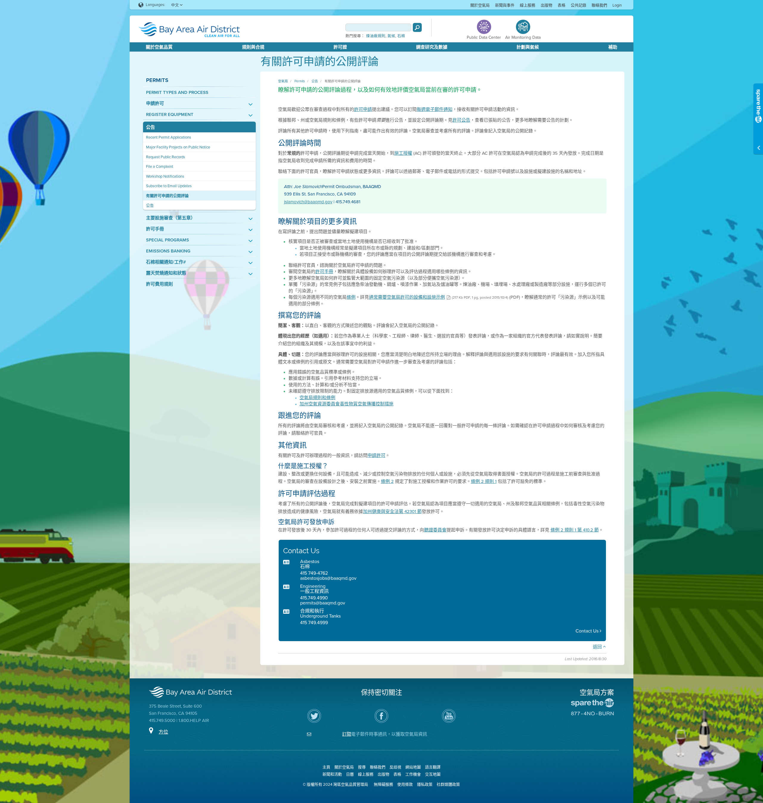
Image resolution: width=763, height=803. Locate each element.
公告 (150, 127)
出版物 (546, 5)
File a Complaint (159, 166)
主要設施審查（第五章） (170, 218)
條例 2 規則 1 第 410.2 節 (574, 530)
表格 (561, 5)
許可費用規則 (159, 284)
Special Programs (167, 240)
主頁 (326, 767)
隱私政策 (424, 784)
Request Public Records (165, 157)
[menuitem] (480, 5)
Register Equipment (169, 114)
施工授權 (403, 153)
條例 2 (387, 481)
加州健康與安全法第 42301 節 (392, 511)
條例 (351, 297)
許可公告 (461, 120)
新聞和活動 (332, 774)
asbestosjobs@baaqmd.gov (328, 578)
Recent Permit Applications (168, 137)
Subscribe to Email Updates (169, 186)
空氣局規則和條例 (317, 397)
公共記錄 (578, 5)
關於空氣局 (480, 5)
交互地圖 (433, 774)
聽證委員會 (435, 530)
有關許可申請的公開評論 (167, 196)
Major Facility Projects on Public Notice (178, 147)
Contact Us (588, 630)
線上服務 (527, 5)
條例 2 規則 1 (484, 481)
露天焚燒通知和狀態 (166, 273)
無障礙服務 (383, 784)
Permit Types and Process (177, 92)
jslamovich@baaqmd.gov (308, 202)
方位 (163, 731)
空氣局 (283, 81)
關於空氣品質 (159, 47)
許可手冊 (155, 229)
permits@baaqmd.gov (322, 602)
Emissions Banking (168, 251)
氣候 (391, 36)
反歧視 (395, 767)
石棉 (401, 36)
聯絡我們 (599, 5)
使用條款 (405, 784)
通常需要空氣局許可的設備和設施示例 (407, 297)
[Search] (417, 27)
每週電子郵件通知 (434, 109)
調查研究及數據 (431, 47)
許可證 (340, 47)
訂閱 (346, 734)
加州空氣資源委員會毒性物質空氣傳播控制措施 (346, 404)
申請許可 (155, 103)
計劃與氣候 (528, 47)
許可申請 (363, 109)
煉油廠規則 (375, 36)
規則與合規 (253, 47)
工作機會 (413, 774)
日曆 (350, 774)
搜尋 (362, 767)
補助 (612, 47)
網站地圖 (413, 767)
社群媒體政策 (448, 784)
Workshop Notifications (165, 176)
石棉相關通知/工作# (166, 262)
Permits (157, 80)
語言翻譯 (433, 767)
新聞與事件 (504, 5)
